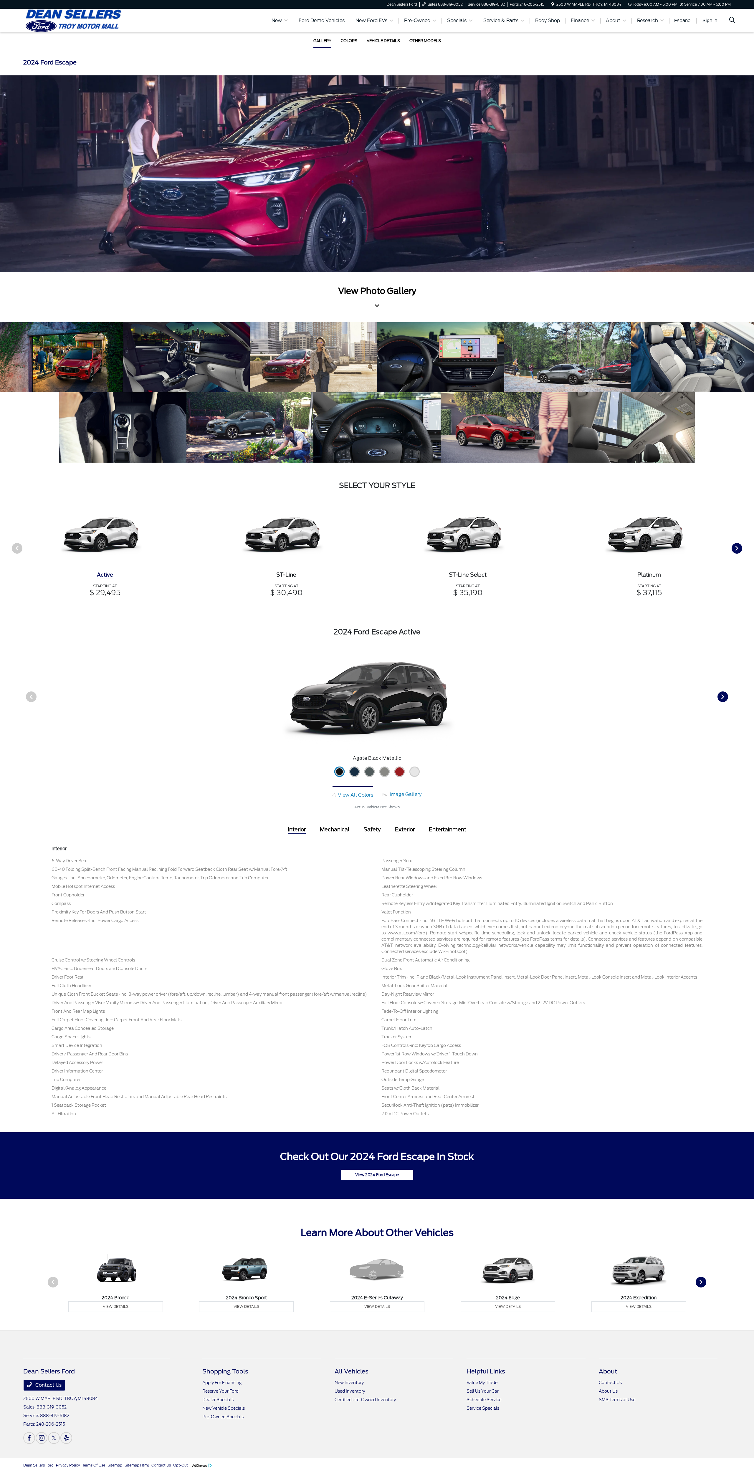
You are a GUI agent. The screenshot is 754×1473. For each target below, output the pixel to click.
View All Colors (355, 795)
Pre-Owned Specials (223, 1416)
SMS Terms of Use (617, 1399)
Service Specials (483, 1408)
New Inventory (349, 1382)
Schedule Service (484, 1399)
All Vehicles (351, 1371)
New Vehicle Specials (223, 1408)
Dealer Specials (218, 1399)
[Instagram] (41, 1438)
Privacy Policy (68, 1465)
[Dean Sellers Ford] (74, 20)
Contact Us (48, 1385)
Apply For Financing (222, 1382)
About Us (608, 1391)
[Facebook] (29, 1438)
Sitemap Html (137, 1465)
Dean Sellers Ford (38, 1465)
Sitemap (115, 1465)
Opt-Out (180, 1465)
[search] (732, 20)
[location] (552, 4)
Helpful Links (486, 1371)
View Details (115, 1306)
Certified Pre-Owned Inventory (365, 1399)
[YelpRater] (66, 1438)
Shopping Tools (225, 1371)
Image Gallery (404, 794)
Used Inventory (350, 1391)
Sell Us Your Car (483, 1391)
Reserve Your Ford (220, 1391)
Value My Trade (482, 1382)
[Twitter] (54, 1438)
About (608, 1371)
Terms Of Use (93, 1465)
